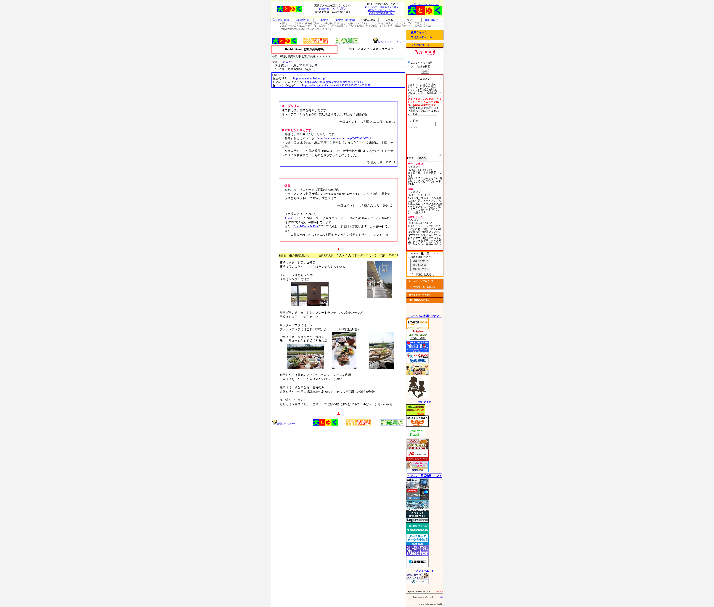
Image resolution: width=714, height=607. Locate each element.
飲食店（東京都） (346, 19)
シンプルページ (420, 45)
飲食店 (324, 19)
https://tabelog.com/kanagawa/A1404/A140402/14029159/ (336, 85)
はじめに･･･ (432, 19)
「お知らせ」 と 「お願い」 (332, 8)
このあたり (287, 61)
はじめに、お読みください (422, 281)
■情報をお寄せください (381, 10)
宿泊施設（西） (281, 19)
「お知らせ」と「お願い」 (422, 286)
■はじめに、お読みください (381, 7)
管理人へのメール (421, 37)
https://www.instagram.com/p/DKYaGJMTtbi (344, 138)
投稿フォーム (419, 32)
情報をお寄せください (420, 295)
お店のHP (290, 218)
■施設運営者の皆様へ (381, 13)
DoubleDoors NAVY (306, 226)
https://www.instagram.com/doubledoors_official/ (334, 81)
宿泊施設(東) (302, 19)
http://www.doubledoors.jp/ (309, 78)
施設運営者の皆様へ (419, 300)
